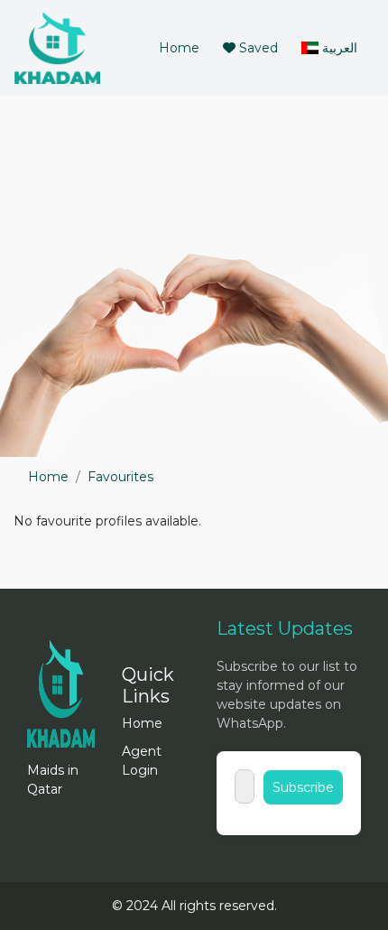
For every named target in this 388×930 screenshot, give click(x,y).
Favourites (120, 477)
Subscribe (303, 787)
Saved (257, 48)
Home (183, 47)
